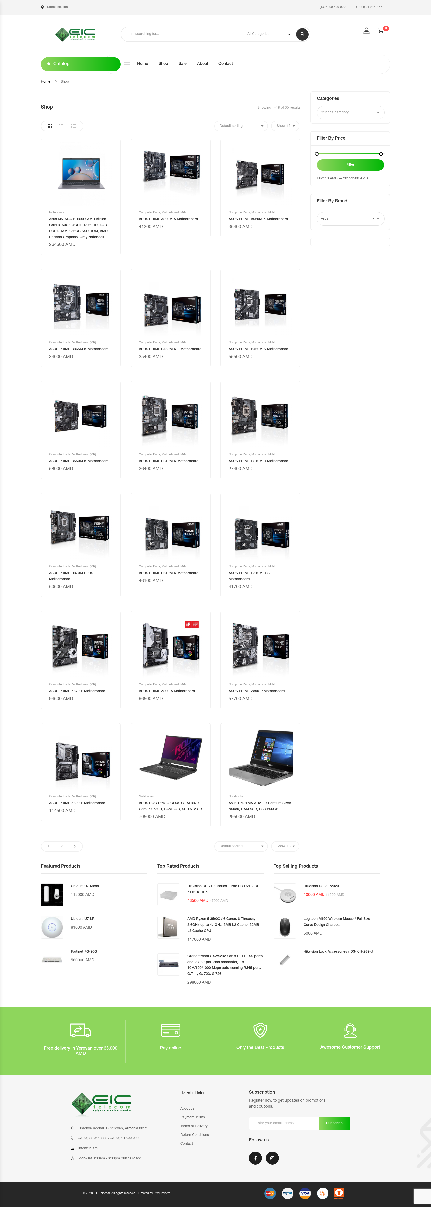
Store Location (57, 7)
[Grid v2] (61, 126)
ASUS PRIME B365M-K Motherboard (79, 349)
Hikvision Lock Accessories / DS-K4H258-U (338, 952)
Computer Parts (149, 212)
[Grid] (50, 126)
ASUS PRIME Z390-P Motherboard (257, 691)
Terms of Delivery (194, 1126)
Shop (163, 64)
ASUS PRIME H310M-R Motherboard (258, 461)
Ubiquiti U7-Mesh (85, 886)
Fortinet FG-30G (84, 952)
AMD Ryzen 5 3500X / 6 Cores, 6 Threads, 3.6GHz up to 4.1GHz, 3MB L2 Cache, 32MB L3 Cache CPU (223, 925)
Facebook (255, 1161)
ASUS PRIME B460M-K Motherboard (258, 349)
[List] (74, 126)
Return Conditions (194, 1135)
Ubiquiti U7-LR (83, 919)
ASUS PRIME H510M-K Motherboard (169, 573)
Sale (183, 64)
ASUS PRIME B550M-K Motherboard (79, 461)
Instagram (272, 1161)
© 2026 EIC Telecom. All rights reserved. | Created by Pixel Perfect (126, 1193)
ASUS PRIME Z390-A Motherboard (167, 691)
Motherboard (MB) (174, 212)
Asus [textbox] (347, 219)
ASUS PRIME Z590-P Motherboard (77, 803)
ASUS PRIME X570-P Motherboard (77, 691)
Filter (350, 165)
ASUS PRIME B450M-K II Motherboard (170, 349)
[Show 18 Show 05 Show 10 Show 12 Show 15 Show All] (285, 126)
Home (142, 64)
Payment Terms (192, 1117)
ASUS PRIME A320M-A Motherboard (168, 219)
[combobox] (351, 112)
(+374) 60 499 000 (332, 7)
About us (187, 1109)
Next (74, 846)
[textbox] (350, 112)
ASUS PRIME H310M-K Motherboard (169, 461)
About (202, 64)
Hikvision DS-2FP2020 (321, 886)
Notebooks (56, 212)
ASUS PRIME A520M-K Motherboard (258, 219)
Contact (225, 64)
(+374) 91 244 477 (369, 7)
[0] (384, 32)
